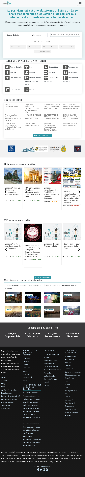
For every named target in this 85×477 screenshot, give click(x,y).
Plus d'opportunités (43, 277)
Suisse (25, 380)
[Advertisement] (42, 472)
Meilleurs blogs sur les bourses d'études (32, 387)
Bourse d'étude (70, 356)
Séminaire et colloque (72, 375)
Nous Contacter (6, 393)
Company (47, 385)
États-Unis (26, 368)
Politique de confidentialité (10, 396)
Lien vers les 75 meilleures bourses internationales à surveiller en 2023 (32, 442)
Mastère (68, 363)
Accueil (3, 377)
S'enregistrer (5, 408)
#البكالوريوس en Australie (43, 52)
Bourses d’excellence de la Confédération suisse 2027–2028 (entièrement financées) (51, 193)
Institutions (49, 350)
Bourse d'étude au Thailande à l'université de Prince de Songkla (12, 191)
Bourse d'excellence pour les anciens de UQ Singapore (13, 246)
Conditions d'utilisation (9, 399)
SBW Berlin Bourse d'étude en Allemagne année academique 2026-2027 (32, 192)
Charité (46, 382)
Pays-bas (26, 374)
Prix (66, 381)
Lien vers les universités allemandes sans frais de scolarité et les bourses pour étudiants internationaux (31, 430)
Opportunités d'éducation (71, 351)
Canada (25, 365)
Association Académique (52, 370)
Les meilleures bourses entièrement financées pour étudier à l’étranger (31, 405)
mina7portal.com (45, 466)
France (25, 371)
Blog (3, 384)
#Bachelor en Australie (67, 47)
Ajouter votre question (9, 390)
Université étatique (50, 360)
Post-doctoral (70, 403)
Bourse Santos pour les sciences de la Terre (72, 246)
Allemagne (26, 358)
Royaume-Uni (27, 377)
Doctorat (68, 366)
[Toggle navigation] (80, 3)
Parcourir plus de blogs (43, 135)
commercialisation (7, 402)
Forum (3, 387)
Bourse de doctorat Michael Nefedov (52, 245)
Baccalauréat (69, 359)
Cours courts (69, 406)
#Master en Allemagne (50, 47)
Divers (67, 387)
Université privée (49, 364)
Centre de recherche (51, 367)
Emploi (67, 397)
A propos (4, 381)
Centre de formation (51, 379)
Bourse (67, 384)
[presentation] (6, 192)
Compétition (69, 378)
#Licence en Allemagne (18, 47)
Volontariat (69, 400)
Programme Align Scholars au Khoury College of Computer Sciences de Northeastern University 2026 (32, 251)
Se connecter (5, 405)
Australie (26, 362)
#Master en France (34, 47)
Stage (67, 394)
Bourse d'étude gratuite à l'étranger (30, 352)
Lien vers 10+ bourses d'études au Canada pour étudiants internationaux (31, 396)
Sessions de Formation (73, 372)
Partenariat (69, 369)
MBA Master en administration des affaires (71, 412)
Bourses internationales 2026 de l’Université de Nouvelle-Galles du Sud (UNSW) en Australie (72, 197)
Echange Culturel (71, 390)
